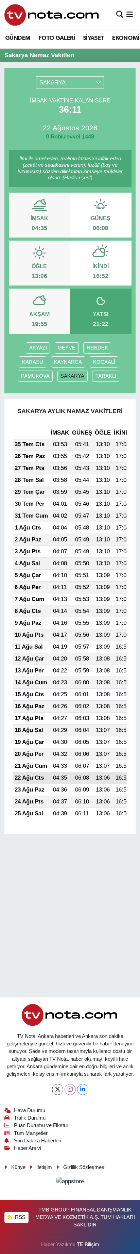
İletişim (44, 1167)
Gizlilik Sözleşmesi (84, 1167)
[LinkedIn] (82, 1089)
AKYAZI (38, 348)
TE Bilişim (88, 1244)
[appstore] (70, 1182)
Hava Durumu (29, 1110)
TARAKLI (105, 376)
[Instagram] (70, 1089)
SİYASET (93, 38)
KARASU (32, 362)
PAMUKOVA (35, 376)
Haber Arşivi (27, 1148)
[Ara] (119, 15)
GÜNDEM (17, 38)
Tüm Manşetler (31, 1133)
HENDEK (97, 348)
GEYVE (66, 348)
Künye (18, 1167)
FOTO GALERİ (56, 38)
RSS (19, 1217)
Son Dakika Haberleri (37, 1140)
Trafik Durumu (30, 1118)
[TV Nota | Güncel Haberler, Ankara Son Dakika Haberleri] (52, 14)
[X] (57, 1089)
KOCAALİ (104, 362)
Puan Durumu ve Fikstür (41, 1125)
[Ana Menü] (129, 15)
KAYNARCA (68, 362)
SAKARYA (72, 376)
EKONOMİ (125, 38)
